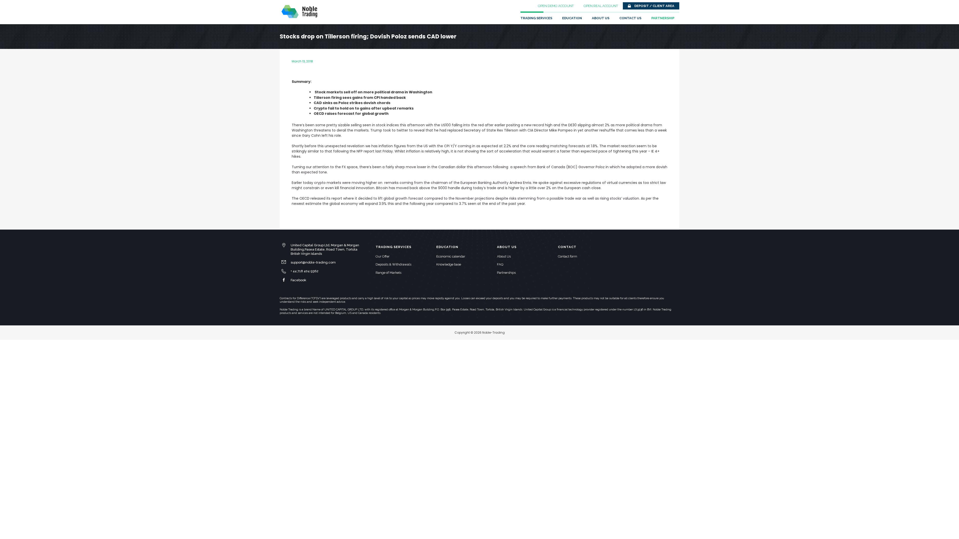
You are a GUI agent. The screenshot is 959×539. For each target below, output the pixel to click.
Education (572, 18)
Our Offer (383, 256)
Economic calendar (450, 256)
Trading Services (536, 18)
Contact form (567, 256)
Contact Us (630, 18)
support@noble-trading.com (313, 262)
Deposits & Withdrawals (393, 264)
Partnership (662, 18)
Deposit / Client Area (654, 6)
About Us (600, 18)
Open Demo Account (556, 6)
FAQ (500, 264)
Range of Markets (388, 272)
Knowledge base (448, 264)
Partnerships (506, 272)
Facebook (298, 280)
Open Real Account (601, 6)
